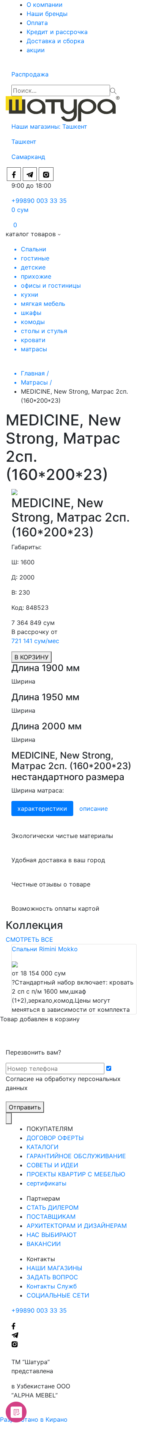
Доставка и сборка (55, 41)
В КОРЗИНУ (31, 657)
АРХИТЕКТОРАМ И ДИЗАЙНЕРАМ (77, 1225)
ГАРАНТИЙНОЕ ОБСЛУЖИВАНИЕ (76, 1156)
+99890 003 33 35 (39, 200)
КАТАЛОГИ (42, 1147)
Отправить (25, 1107)
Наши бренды (47, 13)
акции (36, 50)
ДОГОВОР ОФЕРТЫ (55, 1138)
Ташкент (75, 126)
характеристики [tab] (42, 808)
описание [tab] (93, 808)
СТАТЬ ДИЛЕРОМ (53, 1207)
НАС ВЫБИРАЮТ (52, 1234)
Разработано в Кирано (34, 1419)
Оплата (37, 22)
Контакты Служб (52, 1286)
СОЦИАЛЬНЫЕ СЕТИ (58, 1295)
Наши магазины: (36, 126)
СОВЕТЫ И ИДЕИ (52, 1165)
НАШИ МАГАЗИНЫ (54, 1268)
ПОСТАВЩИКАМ (51, 1216)
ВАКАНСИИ (44, 1244)
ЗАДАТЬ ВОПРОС (52, 1277)
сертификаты (46, 1183)
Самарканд (28, 156)
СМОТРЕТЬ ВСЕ (29, 939)
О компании (45, 4)
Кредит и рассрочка (57, 32)
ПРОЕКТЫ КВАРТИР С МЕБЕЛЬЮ (76, 1174)
